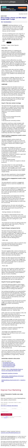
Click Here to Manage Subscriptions (9, 405)
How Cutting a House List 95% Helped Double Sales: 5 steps (13, 18)
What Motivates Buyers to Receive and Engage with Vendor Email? (12, 370)
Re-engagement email (8, 362)
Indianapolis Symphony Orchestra (9, 373)
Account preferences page (9, 365)
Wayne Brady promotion (8, 366)
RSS (2, 21)
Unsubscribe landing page (9, 364)
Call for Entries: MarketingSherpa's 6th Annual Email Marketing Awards (12, 376)
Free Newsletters (7, 21)
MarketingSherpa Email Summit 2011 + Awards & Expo (13, 380)
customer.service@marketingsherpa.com (10, 432)
